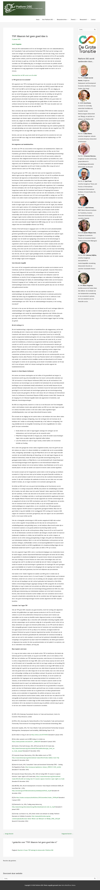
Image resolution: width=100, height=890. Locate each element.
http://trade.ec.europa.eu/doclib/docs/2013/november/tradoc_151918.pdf (37, 797)
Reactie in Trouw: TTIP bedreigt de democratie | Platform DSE (35, 850)
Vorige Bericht (8, 834)
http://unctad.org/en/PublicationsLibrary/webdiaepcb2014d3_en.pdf (31, 790)
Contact (93, 19)
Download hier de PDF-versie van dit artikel (24, 75)
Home (37, 19)
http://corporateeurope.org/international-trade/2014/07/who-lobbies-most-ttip (35, 758)
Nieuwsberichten (62, 19)
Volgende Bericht (67, 834)
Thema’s (73, 19)
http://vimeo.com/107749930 (39, 735)
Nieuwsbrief (83, 19)
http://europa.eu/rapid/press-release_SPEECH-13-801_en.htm (43, 767)
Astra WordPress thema (68, 885)
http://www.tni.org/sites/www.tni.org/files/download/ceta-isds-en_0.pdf (33, 807)
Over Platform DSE (47, 19)
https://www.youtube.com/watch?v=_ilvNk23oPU (26, 741)
